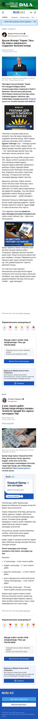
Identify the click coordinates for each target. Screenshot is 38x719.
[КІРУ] (35, 12)
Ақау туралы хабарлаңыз (19, 699)
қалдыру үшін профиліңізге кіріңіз (16, 354)
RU (31, 12)
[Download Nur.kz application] (19, 5)
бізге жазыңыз (25, 313)
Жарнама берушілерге (19, 704)
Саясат (5, 17)
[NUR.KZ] (19, 12)
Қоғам (4, 394)
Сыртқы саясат (24, 17)
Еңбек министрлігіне (21, 468)
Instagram (20, 383)
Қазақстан (15, 17)
